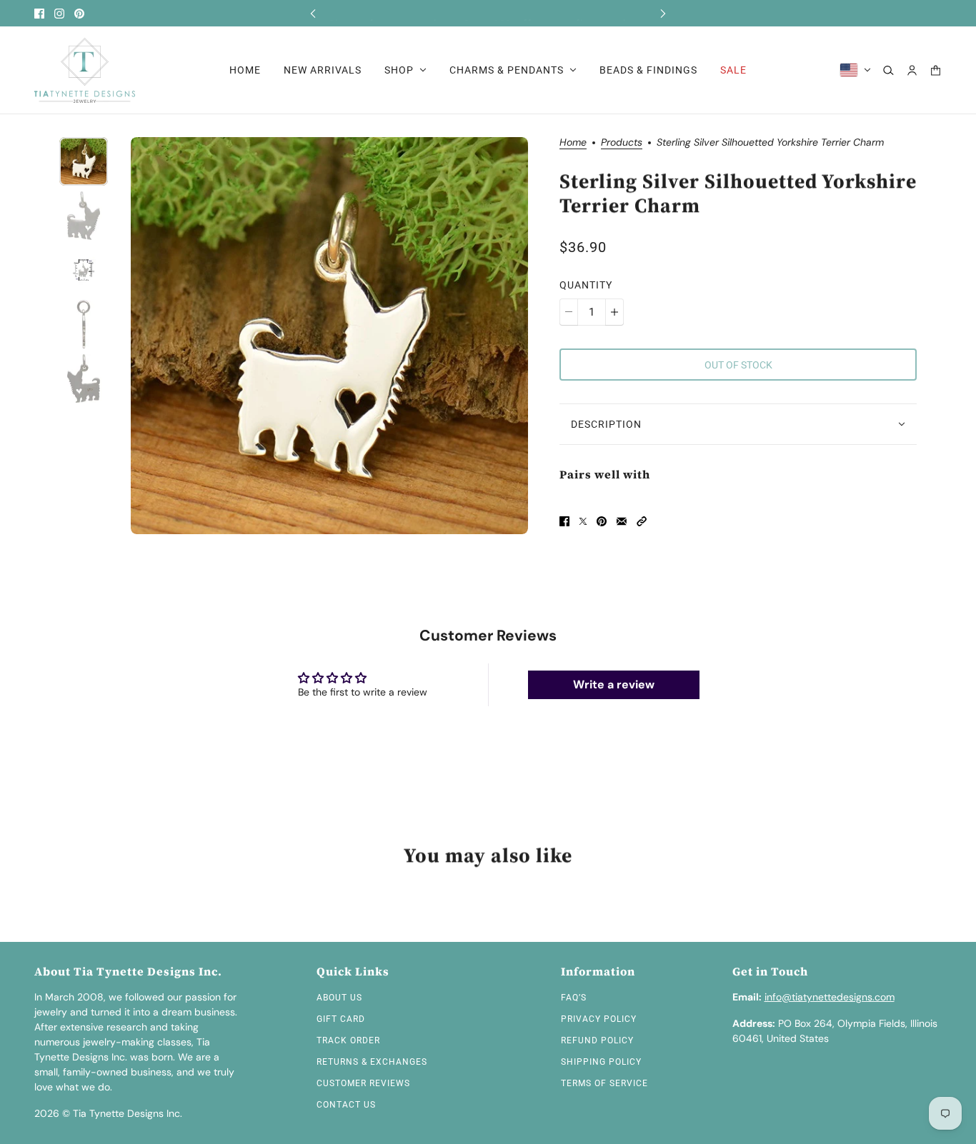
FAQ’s (574, 998)
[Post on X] (583, 521)
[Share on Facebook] (564, 521)
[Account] (912, 70)
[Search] (888, 70)
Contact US (346, 1105)
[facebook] (39, 13)
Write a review (613, 684)
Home (573, 143)
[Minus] (568, 312)
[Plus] (614, 312)
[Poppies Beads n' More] (84, 70)
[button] (641, 521)
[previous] (313, 13)
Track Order (348, 1040)
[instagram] (59, 13)
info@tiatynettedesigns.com (830, 996)
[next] (663, 13)
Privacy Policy (599, 1019)
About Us (339, 998)
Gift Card (341, 1019)
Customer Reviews (363, 1083)
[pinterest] (79, 13)
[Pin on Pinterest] (601, 521)
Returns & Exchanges (372, 1062)
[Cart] (936, 70)
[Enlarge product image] (329, 335)
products (621, 143)
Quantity (585, 285)
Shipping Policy (601, 1062)
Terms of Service (604, 1083)
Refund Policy (597, 1040)
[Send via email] (621, 521)
